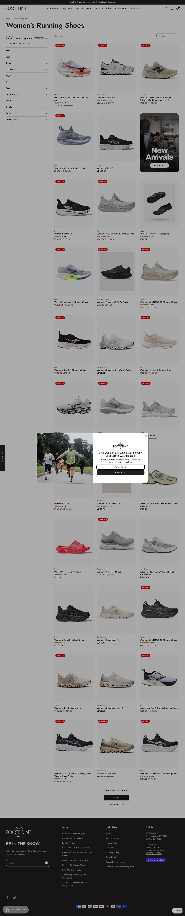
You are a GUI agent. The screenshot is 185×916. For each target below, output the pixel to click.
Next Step (120, 472)
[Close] (145, 435)
